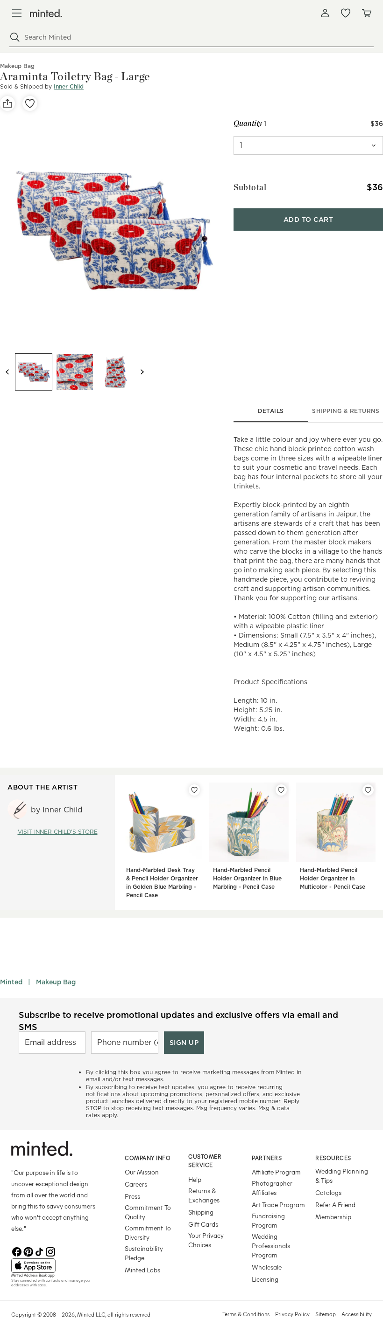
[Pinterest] (28, 1251)
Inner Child (69, 86)
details (271, 410)
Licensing (265, 1279)
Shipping (200, 1212)
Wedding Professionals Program (271, 1245)
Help (194, 1179)
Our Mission (142, 1171)
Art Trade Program (278, 1204)
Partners (267, 1157)
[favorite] (29, 103)
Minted (11, 982)
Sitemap (325, 1314)
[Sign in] (325, 13)
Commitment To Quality (148, 1212)
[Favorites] (345, 13)
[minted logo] (46, 13)
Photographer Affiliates (272, 1188)
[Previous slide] (7, 371)
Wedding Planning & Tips (341, 1176)
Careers (136, 1184)
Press (132, 1196)
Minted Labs (142, 1269)
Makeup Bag (56, 982)
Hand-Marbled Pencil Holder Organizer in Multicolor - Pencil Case (332, 878)
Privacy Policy (292, 1314)
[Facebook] (16, 1251)
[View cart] (366, 13)
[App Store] (56, 1265)
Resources (333, 1157)
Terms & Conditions (246, 1314)
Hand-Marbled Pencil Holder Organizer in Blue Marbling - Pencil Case (247, 878)
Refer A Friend (335, 1204)
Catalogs (328, 1192)
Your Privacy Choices (206, 1240)
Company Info (147, 1157)
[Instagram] (50, 1251)
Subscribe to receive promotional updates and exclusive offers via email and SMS (178, 1020)
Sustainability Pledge (144, 1253)
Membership (333, 1216)
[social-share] (7, 103)
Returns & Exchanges (204, 1195)
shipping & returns (345, 410)
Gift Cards (203, 1224)
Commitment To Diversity (148, 1232)
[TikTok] (39, 1251)
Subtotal (250, 187)
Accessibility (356, 1314)
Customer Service (204, 1161)
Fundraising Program (268, 1220)
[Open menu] (16, 13)
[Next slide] (142, 371)
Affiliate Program (276, 1171)
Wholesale (267, 1267)
